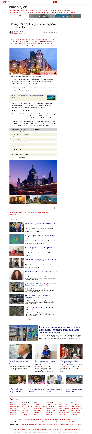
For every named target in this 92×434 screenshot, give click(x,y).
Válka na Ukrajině (39, 10)
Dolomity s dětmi (62, 414)
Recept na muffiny (50, 406)
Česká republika (45, 212)
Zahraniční (31, 10)
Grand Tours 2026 (26, 414)
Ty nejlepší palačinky (51, 404)
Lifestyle (64, 10)
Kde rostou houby (47, 419)
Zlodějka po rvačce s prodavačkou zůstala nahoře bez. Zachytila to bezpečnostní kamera (40, 284)
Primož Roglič (25, 412)
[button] (33, 61)
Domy (20, 212)
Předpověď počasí (37, 419)
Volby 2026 (12, 404)
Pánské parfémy (77, 424)
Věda (23, 12)
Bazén (24, 421)
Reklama (24, 429)
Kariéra (29, 429)
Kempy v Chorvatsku (63, 404)
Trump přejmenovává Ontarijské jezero (18, 362)
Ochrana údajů (55, 429)
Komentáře (46, 10)
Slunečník (44, 421)
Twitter (19, 429)
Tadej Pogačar (25, 410)
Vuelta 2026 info (25, 404)
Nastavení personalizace (74, 429)
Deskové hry (56, 424)
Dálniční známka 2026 (76, 406)
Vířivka (74, 421)
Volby (27, 10)
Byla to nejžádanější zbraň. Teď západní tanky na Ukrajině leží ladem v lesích (39, 296)
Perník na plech (50, 414)
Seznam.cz (87, 2)
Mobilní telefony (24, 424)
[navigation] (2, 2)
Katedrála (38, 212)
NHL (35, 414)
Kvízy (48, 12)
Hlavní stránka (12, 10)
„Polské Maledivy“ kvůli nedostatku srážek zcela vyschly (39, 308)
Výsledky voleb (12, 408)
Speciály (52, 12)
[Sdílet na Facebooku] (54, 208)
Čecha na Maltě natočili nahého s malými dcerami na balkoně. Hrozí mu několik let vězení (40, 260)
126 (56, 32)
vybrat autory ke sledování (19, 33)
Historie (32, 12)
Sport (45, 12)
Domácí (23, 10)
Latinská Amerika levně (64, 412)
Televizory (62, 424)
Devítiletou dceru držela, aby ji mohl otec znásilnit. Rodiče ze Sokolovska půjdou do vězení (40, 248)
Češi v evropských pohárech (65, 419)
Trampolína (38, 421)
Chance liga (37, 404)
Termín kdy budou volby (14, 410)
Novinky (21, 31)
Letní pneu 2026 (75, 404)
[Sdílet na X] (56, 208)
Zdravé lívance (49, 408)
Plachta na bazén (31, 421)
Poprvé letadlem (62, 406)
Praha (25, 212)
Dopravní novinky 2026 (76, 408)
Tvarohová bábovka (50, 410)
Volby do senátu (13, 412)
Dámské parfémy (42, 424)
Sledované (73, 12)
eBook (46, 32)
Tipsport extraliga (38, 408)
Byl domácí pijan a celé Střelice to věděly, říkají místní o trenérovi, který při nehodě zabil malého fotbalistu (59, 329)
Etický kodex (48, 429)
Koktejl (68, 10)
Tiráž (33, 429)
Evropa (26, 262)
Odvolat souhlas (63, 429)
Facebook (15, 429)
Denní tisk (68, 12)
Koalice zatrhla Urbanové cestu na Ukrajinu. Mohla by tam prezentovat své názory (45, 362)
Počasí (56, 12)
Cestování (27, 12)
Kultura (54, 10)
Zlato (29, 212)
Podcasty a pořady (39, 12)
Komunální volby (13, 414)
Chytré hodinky (69, 424)
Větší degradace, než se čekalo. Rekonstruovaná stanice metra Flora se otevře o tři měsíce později (70, 362)
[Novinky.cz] (18, 7)
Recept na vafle (50, 412)
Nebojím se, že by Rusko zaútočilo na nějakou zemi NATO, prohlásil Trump (40, 224)
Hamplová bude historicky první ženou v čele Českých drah (41, 272)
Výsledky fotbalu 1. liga (39, 406)
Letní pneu (49, 424)
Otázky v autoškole (75, 412)
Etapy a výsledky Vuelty (27, 406)
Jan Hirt (23, 408)
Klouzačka (50, 421)
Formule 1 (36, 412)
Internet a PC (12, 12)
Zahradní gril (68, 421)
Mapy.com (29, 419)
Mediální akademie (39, 429)
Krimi (51, 10)
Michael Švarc (16, 31)
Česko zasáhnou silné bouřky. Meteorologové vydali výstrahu (40, 236)
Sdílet (51, 32)
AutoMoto (18, 12)
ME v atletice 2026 (38, 410)
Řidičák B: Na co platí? (76, 410)
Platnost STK (74, 414)
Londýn (33, 212)
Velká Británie (12, 214)
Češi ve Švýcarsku (63, 410)
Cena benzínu (55, 419)
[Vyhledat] (55, 2)
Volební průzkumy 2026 (14, 406)
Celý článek (78, 338)
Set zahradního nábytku (58, 421)
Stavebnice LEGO (33, 424)
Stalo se (19, 10)
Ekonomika (59, 10)
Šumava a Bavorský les (64, 408)
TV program (62, 12)
